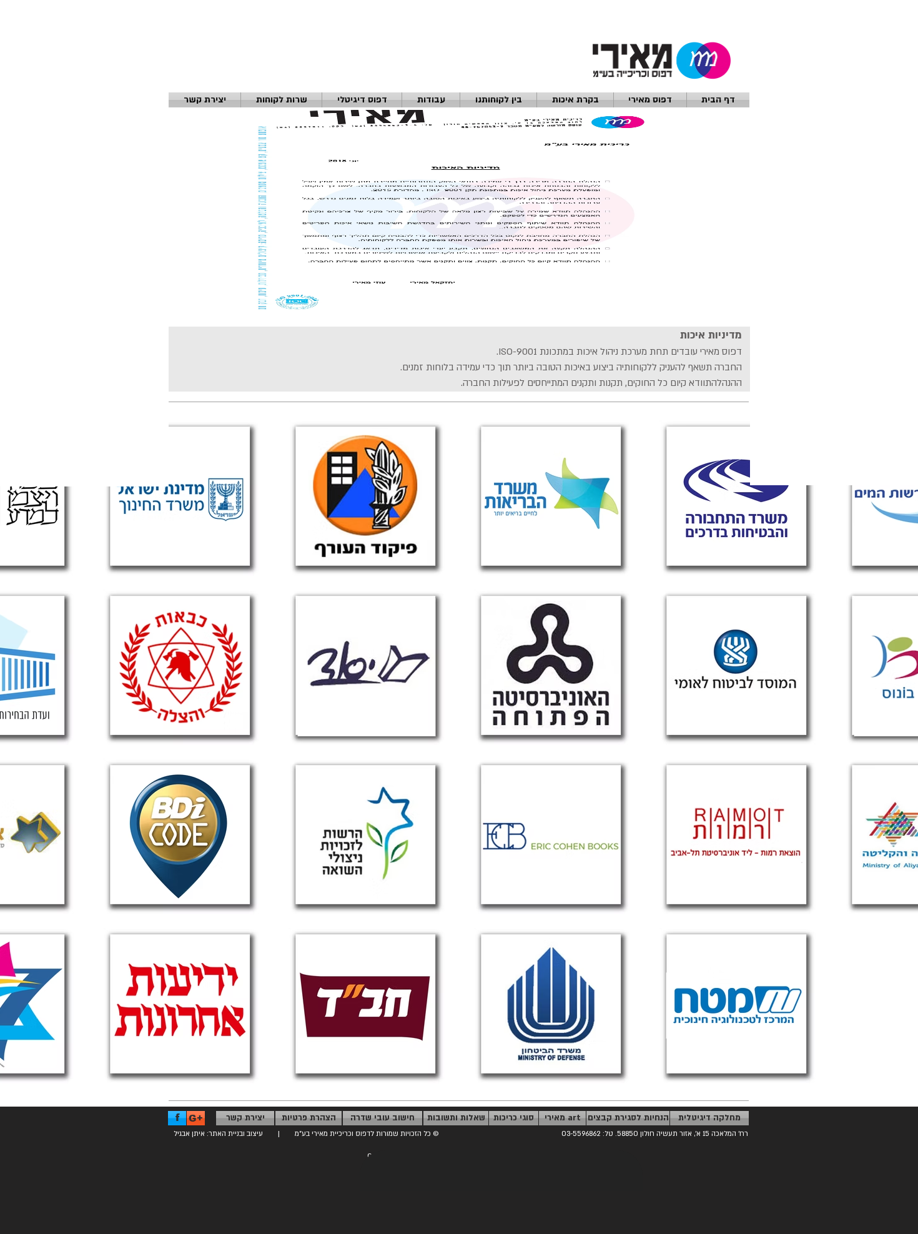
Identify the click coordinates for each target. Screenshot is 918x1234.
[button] (204, 99)
